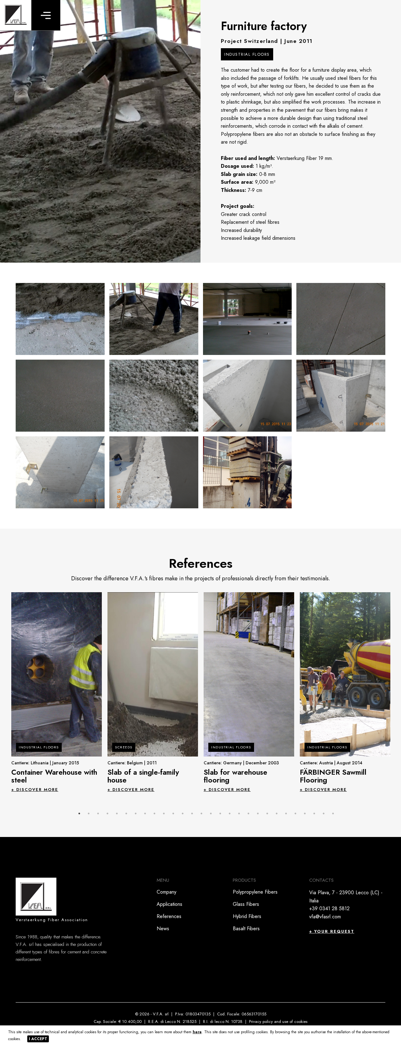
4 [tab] (107, 813)
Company (166, 892)
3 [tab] (98, 813)
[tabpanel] (56, 692)
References (169, 916)
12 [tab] (183, 813)
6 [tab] (126, 813)
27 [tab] (323, 813)
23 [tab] (286, 813)
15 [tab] (211, 813)
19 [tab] (248, 813)
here (197, 1032)
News (163, 928)
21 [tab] (267, 813)
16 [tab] (220, 813)
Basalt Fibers (246, 928)
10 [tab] (164, 813)
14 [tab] (201, 813)
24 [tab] (295, 813)
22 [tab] (276, 813)
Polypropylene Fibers (255, 892)
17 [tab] (230, 813)
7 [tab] (136, 813)
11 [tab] (173, 813)
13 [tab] (192, 813)
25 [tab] (305, 813)
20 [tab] (258, 813)
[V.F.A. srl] (15, 15)
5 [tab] (117, 813)
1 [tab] (79, 813)
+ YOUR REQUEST (331, 931)
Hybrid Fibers (247, 916)
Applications (169, 904)
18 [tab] (239, 813)
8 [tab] (145, 813)
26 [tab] (314, 813)
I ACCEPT (38, 1039)
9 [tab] (154, 813)
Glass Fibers (246, 904)
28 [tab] (333, 813)
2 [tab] (89, 813)
